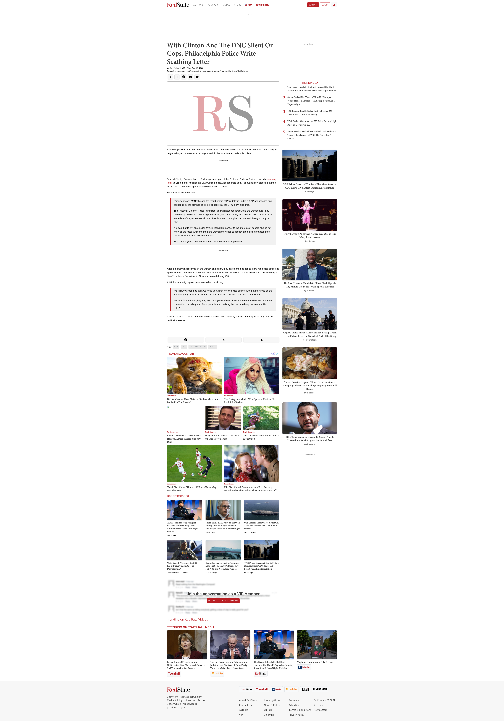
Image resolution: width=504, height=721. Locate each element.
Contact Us (245, 705)
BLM (176, 347)
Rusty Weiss (210, 532)
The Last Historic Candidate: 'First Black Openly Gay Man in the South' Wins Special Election (310, 284)
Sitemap (318, 705)
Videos (226, 5)
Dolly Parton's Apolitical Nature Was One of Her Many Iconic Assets (310, 235)
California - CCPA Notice (325, 700)
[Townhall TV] (262, 4)
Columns (269, 714)
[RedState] (178, 4)
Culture (268, 709)
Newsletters (320, 709)
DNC (184, 347)
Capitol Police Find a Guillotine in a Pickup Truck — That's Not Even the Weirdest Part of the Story (309, 334)
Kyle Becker (309, 290)
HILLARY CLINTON (198, 347)
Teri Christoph (250, 532)
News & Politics (272, 705)
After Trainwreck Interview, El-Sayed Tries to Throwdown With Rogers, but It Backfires (309, 438)
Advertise (294, 705)
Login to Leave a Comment (223, 600)
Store (237, 5)
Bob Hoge (248, 573)
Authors (198, 5)
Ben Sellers (310, 241)
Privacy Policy (296, 714)
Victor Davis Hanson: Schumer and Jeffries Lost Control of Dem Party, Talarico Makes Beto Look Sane (229, 665)
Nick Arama (309, 444)
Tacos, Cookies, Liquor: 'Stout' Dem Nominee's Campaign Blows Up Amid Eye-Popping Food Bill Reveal (310, 385)
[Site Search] (334, 4)
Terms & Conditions (300, 709)
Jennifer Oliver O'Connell (177, 573)
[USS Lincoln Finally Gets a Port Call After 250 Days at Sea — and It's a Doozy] (261, 510)
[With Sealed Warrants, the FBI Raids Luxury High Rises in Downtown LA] (184, 550)
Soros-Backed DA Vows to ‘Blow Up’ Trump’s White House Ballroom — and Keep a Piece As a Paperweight (223, 525)
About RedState (248, 700)
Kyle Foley (174, 68)
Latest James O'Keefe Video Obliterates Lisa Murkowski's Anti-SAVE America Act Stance (186, 665)
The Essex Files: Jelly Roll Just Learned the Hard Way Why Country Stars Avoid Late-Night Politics (182, 527)
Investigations (272, 700)
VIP (241, 714)
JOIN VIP (313, 5)
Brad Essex (171, 535)
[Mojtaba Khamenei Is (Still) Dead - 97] (317, 644)
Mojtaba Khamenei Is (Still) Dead (315, 662)
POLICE (212, 347)
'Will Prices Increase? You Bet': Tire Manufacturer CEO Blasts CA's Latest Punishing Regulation (261, 565)
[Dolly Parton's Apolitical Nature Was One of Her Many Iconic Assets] (309, 214)
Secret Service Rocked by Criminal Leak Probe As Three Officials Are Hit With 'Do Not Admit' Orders (222, 565)
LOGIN (325, 5)
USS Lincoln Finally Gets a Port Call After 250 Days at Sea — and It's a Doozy (261, 525)
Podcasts (213, 5)
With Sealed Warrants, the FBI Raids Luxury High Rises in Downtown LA (182, 565)
